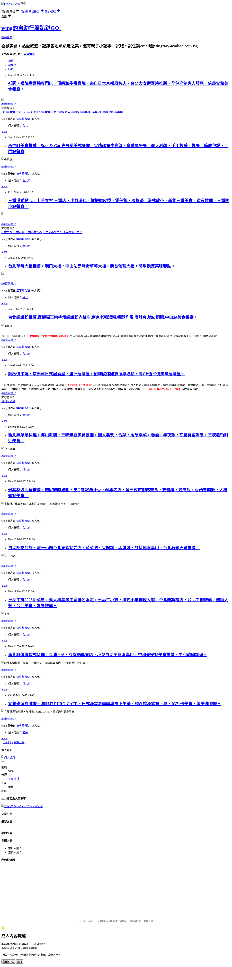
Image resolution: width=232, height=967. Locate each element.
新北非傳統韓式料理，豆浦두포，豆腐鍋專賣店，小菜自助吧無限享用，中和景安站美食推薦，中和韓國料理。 (107, 655)
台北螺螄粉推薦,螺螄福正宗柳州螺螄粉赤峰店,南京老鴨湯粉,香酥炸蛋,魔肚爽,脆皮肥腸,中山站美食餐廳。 (103, 317)
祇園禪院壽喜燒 (81, 112)
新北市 (26, 245)
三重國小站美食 (53, 232)
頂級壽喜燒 (116, 112)
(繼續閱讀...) (8, 104)
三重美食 (7, 232)
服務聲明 (148, 921)
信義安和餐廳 (100, 112)
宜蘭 (25, 732)
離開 (19, 961)
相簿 (11, 61)
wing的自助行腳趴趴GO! (31, 28)
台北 (25, 125)
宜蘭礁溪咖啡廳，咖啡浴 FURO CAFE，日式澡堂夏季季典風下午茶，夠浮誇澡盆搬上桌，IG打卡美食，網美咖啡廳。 (114, 704)
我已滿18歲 (8, 961)
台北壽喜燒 (8, 112)
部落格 (12, 65)
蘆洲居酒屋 (8, 401)
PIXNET (90, 921)
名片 (11, 69)
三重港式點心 (33, 232)
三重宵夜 (19, 232)
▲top (4, 131)
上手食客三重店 (72, 232)
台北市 (26, 180)
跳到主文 (6, 37)
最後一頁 (19, 742)
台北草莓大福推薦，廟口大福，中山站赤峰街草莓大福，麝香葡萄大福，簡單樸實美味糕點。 (91, 266)
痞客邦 (20, 118)
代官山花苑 (23, 112)
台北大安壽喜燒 (41, 112)
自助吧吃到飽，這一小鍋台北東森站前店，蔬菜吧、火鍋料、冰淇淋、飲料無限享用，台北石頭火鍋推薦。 (104, 548)
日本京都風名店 (61, 112)
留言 (28, 118)
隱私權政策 (135, 921)
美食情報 (29, 54)
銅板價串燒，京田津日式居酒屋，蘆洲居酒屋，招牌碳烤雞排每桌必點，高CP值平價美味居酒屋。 (96, 374)
